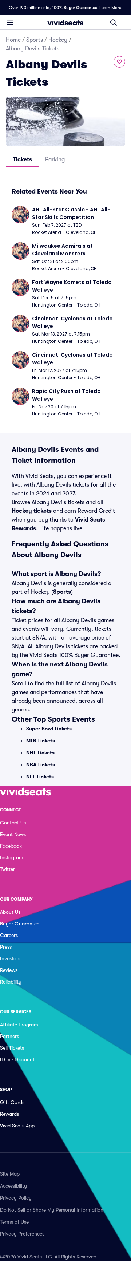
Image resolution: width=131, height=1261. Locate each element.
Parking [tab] (55, 159)
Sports (34, 40)
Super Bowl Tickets (49, 728)
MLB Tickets (40, 740)
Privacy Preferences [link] (22, 1234)
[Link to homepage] (65, 22)
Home (13, 40)
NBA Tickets (40, 764)
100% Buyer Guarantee (74, 7)
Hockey (57, 40)
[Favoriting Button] (119, 62)
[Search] (113, 22)
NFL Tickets (40, 776)
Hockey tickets (32, 511)
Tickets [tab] (22, 159)
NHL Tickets (40, 752)
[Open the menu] (10, 22)
